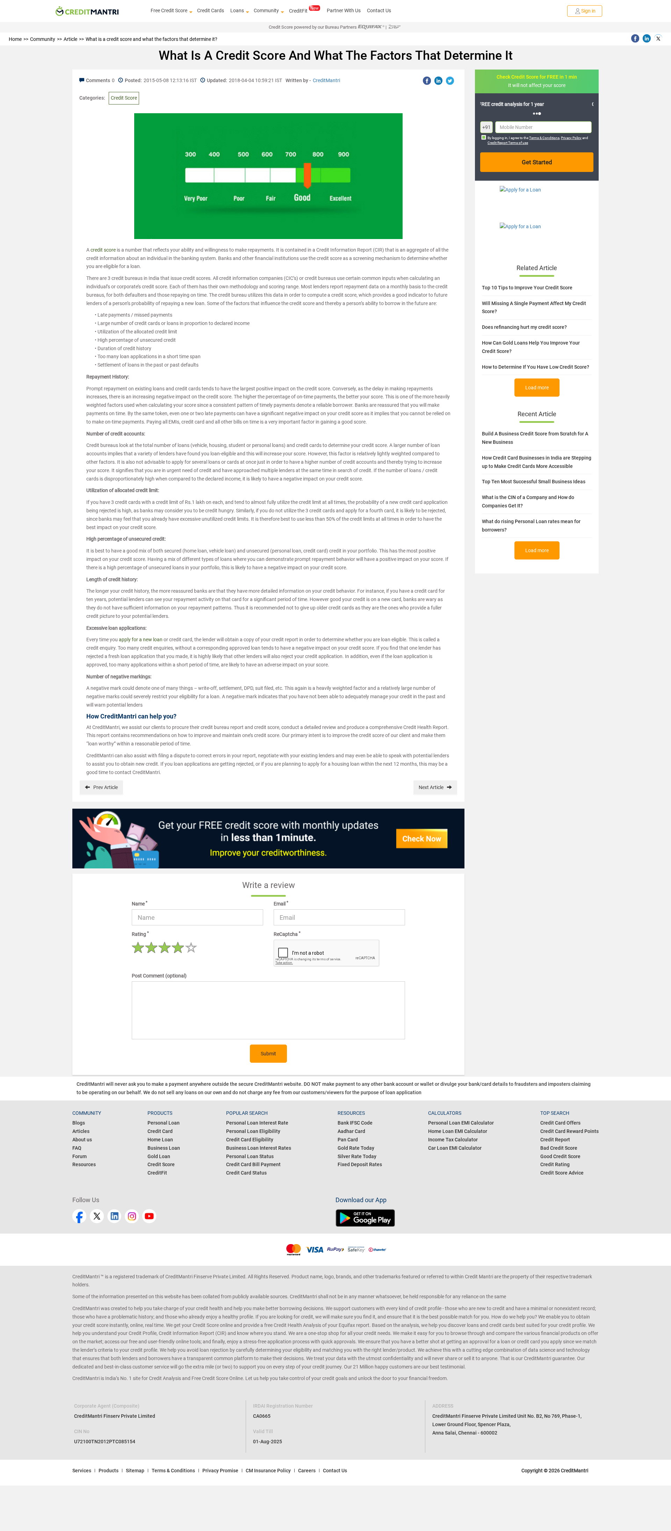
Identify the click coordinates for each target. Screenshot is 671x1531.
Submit (268, 1053)
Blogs (78, 1123)
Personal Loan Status (250, 1156)
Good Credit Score (560, 1156)
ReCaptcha (287, 934)
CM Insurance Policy (268, 1470)
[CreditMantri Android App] (467, 1218)
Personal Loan (163, 1123)
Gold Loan (158, 1156)
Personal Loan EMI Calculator (461, 1123)
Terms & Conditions (544, 138)
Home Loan (160, 1139)
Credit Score (124, 98)
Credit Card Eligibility (249, 1139)
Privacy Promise (220, 1470)
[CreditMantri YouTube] (149, 1216)
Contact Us (379, 10)
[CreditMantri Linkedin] (114, 1216)
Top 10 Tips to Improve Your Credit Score (527, 287)
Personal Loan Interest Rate (257, 1123)
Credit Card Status (246, 1173)
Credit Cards (210, 10)
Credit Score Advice (562, 1173)
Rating (140, 934)
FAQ (76, 1148)
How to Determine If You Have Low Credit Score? (535, 367)
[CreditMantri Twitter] (97, 1216)
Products (108, 1470)
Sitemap (135, 1470)
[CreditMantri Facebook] (79, 1216)
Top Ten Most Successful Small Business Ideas (533, 481)
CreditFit (298, 11)
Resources (84, 1164)
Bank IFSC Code (355, 1123)
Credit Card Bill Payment (253, 1164)
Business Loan (163, 1148)
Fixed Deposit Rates (360, 1164)
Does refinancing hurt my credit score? (524, 327)
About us (82, 1139)
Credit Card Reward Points (569, 1131)
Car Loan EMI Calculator (455, 1148)
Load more (537, 387)
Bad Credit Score (558, 1148)
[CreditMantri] (87, 11)
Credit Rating (555, 1164)
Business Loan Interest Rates (258, 1148)
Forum (79, 1156)
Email (281, 903)
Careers (307, 1470)
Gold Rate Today (356, 1148)
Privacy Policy (571, 138)
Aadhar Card (351, 1131)
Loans (237, 10)
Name (139, 903)
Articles (80, 1131)
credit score (103, 250)
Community (266, 10)
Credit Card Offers (560, 1123)
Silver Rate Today (357, 1156)
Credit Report (555, 1139)
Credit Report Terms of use (508, 143)
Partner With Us (344, 10)
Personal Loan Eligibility (253, 1131)
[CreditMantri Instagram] (132, 1216)
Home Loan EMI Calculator (457, 1131)
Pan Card (348, 1139)
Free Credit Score (169, 10)
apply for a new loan (141, 639)
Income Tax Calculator (453, 1139)
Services (81, 1470)
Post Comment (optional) (159, 975)
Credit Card (160, 1131)
